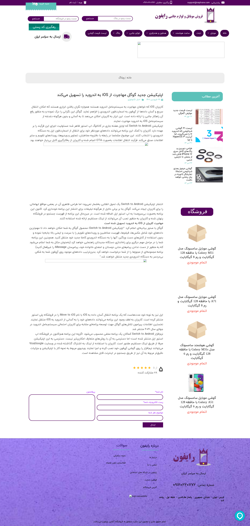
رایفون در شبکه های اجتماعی (143, 472)
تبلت (198, 33)
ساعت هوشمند (183, 33)
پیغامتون (90, 392)
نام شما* (159, 392)
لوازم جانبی (134, 33)
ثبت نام (72, 2)
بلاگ (118, 33)
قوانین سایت (151, 479)
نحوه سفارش (119, 455)
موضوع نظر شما (155, 412)
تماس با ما (152, 464)
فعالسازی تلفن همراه (116, 462)
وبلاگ (121, 78)
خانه (225, 33)
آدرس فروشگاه (150, 487)
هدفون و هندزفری (157, 33)
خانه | (128, 78)
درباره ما (153, 457)
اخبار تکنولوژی (134, 99)
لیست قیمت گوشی (97, 33)
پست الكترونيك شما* (153, 402)
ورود (80, 2)
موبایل (213, 33)
